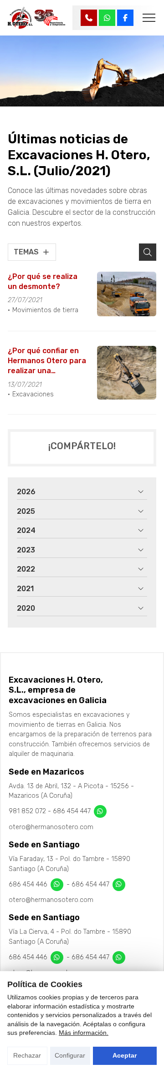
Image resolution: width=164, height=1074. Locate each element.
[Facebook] (125, 18)
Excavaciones (33, 394)
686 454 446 (28, 884)
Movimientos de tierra (45, 310)
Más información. (83, 1032)
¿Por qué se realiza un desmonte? (42, 281)
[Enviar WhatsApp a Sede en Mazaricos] (100, 811)
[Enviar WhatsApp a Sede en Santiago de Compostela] (57, 884)
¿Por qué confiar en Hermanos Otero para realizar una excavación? (47, 361)
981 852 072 (27, 811)
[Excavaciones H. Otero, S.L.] (37, 18)
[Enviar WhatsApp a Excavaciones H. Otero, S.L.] (107, 18)
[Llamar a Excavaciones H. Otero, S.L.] (89, 18)
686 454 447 (72, 811)
